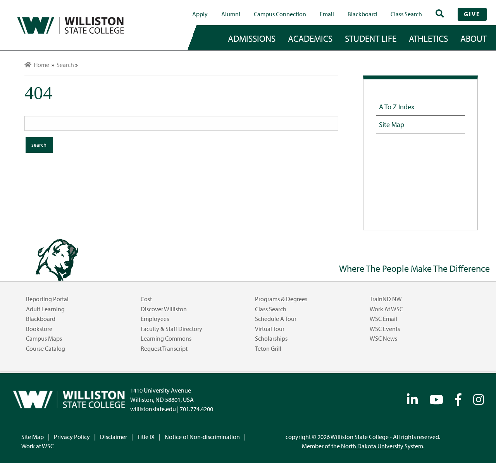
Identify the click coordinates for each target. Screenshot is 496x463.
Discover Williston (164, 309)
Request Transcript (164, 348)
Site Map (391, 124)
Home (40, 65)
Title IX (146, 437)
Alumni (230, 14)
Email (327, 14)
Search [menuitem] (65, 65)
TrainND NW (386, 299)
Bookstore (39, 329)
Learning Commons (166, 338)
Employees (155, 318)
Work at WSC (386, 309)
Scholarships (271, 338)
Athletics (428, 38)
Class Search (406, 14)
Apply (200, 14)
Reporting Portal (47, 299)
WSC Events (385, 329)
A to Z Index (396, 106)
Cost (146, 299)
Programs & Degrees (281, 299)
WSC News (383, 338)
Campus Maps (44, 338)
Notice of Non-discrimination (202, 437)
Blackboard (362, 14)
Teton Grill (268, 348)
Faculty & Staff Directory (171, 329)
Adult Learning (45, 309)
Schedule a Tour (275, 318)
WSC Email (383, 318)
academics (310, 38)
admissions (252, 38)
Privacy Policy (72, 437)
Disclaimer (113, 437)
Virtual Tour (269, 329)
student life (370, 38)
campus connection (280, 14)
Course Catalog (45, 348)
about (473, 38)
